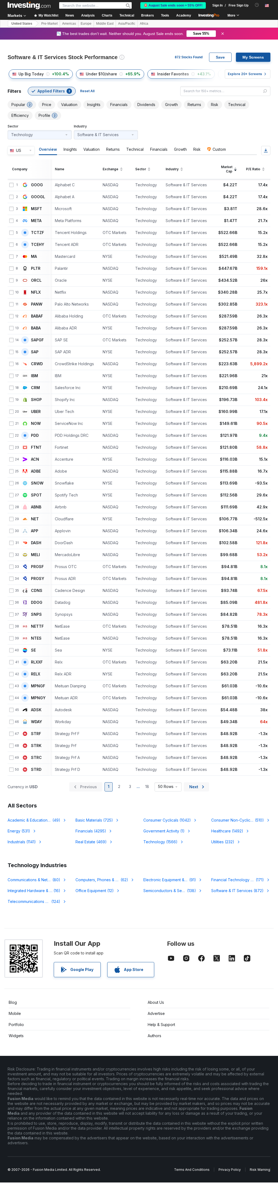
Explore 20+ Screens (245, 74)
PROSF (37, 567)
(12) (94, 890)
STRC (36, 757)
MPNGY (38, 698)
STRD (36, 769)
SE (33, 650)
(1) (164, 831)
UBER (36, 412)
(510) (237, 820)
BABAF (37, 316)
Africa (144, 23)
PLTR (35, 268)
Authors (154, 1035)
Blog (13, 1002)
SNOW (37, 483)
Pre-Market (49, 23)
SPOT (36, 495)
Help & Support (161, 1024)
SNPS (36, 614)
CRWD (37, 364)
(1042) (167, 820)
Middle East (104, 23)
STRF (36, 734)
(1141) (22, 841)
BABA (36, 328)
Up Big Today (31, 74)
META (36, 221)
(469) (91, 841)
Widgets (16, 1035)
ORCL (36, 280)
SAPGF (37, 340)
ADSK (36, 710)
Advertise (156, 1013)
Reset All (87, 91)
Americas (69, 23)
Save (220, 57)
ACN (35, 459)
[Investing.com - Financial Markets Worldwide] (29, 5)
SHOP (36, 400)
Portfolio (16, 1024)
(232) (222, 841)
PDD (35, 435)
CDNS (36, 590)
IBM (34, 376)
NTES (36, 638)
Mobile (15, 1013)
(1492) (227, 831)
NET (35, 519)
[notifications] (257, 5)
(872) (237, 890)
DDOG (36, 602)
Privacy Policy (230, 1170)
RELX (35, 674)
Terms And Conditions (192, 1170)
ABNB (36, 507)
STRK (36, 746)
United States (21, 23)
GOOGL (38, 197)
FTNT (36, 447)
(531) (19, 831)
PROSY (37, 579)
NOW (36, 423)
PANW (36, 304)
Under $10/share (101, 74)
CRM (35, 388)
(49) (37, 820)
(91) (169, 879)
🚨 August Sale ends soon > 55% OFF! (173, 5)
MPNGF (38, 686)
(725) (94, 820)
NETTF (37, 626)
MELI (35, 555)
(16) (37, 890)
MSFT (36, 209)
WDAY (36, 722)
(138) (173, 890)
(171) (240, 879)
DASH (36, 543)
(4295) (90, 831)
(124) (34, 901)
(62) (105, 879)
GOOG (37, 185)
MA (34, 256)
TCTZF (37, 233)
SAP (35, 352)
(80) (35, 879)
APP (34, 531)
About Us (156, 1002)
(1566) (160, 841)
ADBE (36, 471)
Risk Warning (260, 1170)
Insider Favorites (173, 74)
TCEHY (37, 244)
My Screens (253, 57)
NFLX (36, 292)
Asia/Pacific (126, 23)
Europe (86, 23)
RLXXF (37, 662)
